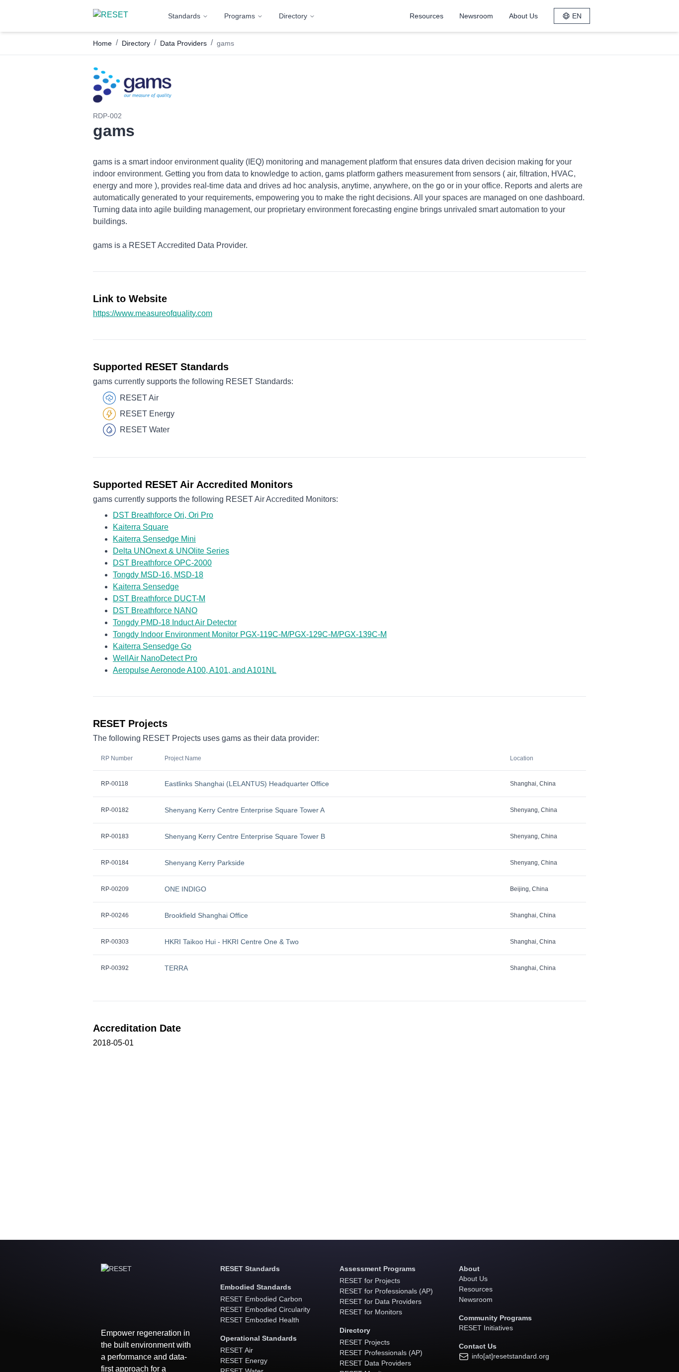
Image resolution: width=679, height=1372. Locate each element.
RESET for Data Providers (381, 1301)
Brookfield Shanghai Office (206, 915)
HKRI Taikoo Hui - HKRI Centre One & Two (232, 942)
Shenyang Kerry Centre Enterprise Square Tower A (245, 810)
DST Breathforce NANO (155, 610)
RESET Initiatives (486, 1328)
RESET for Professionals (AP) (386, 1291)
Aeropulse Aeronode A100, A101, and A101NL (194, 670)
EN (577, 16)
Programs (239, 16)
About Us (523, 16)
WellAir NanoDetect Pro (155, 658)
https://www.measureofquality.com (152, 313)
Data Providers (183, 43)
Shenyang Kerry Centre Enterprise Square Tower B (245, 836)
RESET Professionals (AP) (381, 1353)
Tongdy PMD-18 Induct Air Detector (175, 622)
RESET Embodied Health (259, 1320)
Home (102, 43)
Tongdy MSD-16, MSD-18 (158, 574)
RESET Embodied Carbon (261, 1299)
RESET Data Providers (375, 1363)
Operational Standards (258, 1338)
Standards (184, 16)
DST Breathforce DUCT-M (159, 598)
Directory (293, 16)
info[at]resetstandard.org (509, 1356)
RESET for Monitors (371, 1312)
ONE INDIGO (185, 889)
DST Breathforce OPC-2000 (162, 563)
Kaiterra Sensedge (146, 586)
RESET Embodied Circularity (265, 1309)
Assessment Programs (378, 1269)
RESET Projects (365, 1342)
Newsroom (476, 16)
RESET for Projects (370, 1281)
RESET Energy (243, 1361)
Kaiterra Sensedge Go (152, 646)
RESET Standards (250, 1269)
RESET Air (236, 1350)
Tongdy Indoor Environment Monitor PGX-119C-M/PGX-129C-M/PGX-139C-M (250, 634)
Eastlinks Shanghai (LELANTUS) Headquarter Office (247, 784)
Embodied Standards (255, 1287)
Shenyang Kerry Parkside (205, 863)
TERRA (176, 968)
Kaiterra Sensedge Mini (154, 539)
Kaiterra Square (141, 527)
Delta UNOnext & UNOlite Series (171, 551)
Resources (426, 16)
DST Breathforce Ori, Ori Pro (163, 515)
